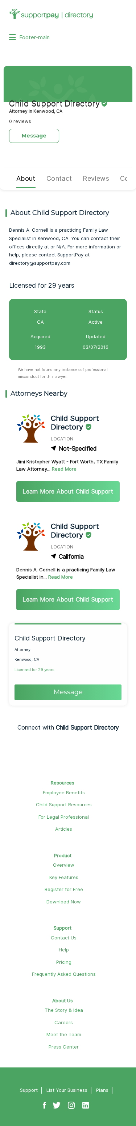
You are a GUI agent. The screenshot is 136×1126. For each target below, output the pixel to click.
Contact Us (64, 938)
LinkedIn (85, 1102)
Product (62, 855)
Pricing (63, 962)
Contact (59, 178)
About (26, 178)
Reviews (96, 178)
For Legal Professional (63, 817)
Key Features (63, 877)
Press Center (64, 1047)
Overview (63, 865)
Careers (63, 1022)
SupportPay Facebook (44, 1102)
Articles (63, 829)
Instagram (71, 1102)
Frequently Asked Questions (64, 974)
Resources (62, 783)
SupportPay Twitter (57, 1102)
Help (64, 950)
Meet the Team (63, 1034)
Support (62, 928)
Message (34, 135)
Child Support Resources (64, 804)
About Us (62, 1000)
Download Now (63, 902)
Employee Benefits (64, 792)
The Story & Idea (64, 1010)
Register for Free (64, 889)
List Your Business (66, 1090)
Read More (64, 469)
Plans (102, 1090)
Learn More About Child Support (68, 491)
